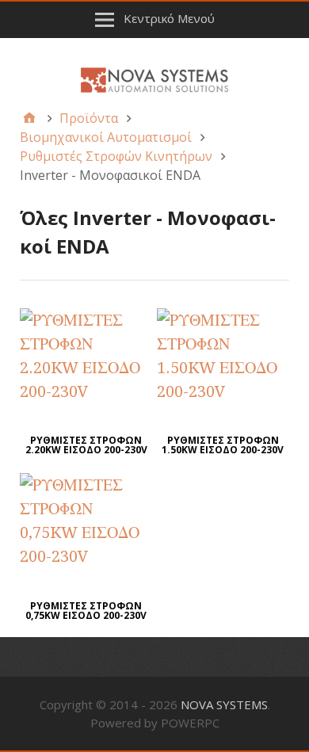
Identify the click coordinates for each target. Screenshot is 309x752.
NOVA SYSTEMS (224, 704)
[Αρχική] (29, 118)
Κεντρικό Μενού (169, 18)
